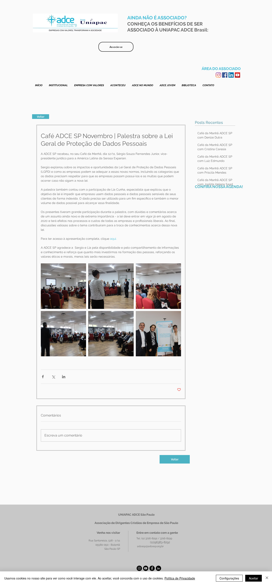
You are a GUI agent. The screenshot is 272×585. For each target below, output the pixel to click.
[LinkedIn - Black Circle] (158, 568)
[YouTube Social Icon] (237, 75)
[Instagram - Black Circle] (139, 568)
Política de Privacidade (179, 578)
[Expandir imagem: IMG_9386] (63, 286)
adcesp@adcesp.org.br (150, 546)
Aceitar (253, 578)
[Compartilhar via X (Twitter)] (53, 377)
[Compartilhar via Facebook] (43, 377)
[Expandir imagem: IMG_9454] (158, 333)
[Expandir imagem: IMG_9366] (110, 286)
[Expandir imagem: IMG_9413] (158, 286)
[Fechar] (266, 578)
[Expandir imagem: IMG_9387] (110, 333)
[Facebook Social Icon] (224, 75)
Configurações (229, 578)
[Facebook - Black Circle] (152, 568)
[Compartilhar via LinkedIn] (64, 377)
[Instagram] (218, 75)
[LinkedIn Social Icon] (231, 75)
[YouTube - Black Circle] (145, 568)
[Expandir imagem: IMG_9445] (63, 333)
